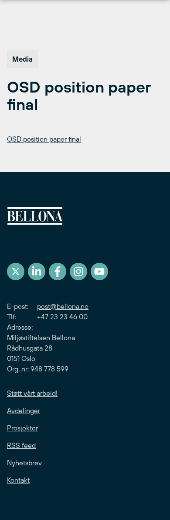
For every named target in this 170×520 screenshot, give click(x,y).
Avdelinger (23, 410)
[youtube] (99, 271)
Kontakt (18, 480)
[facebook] (57, 271)
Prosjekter (22, 428)
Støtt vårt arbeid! (32, 393)
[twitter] (15, 271)
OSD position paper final (44, 139)
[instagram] (78, 271)
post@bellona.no (62, 306)
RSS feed (21, 445)
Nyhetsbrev (24, 463)
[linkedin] (36, 271)
